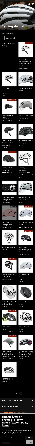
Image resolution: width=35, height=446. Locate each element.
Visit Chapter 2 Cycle (13, 400)
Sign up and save (11, 406)
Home (3, 33)
